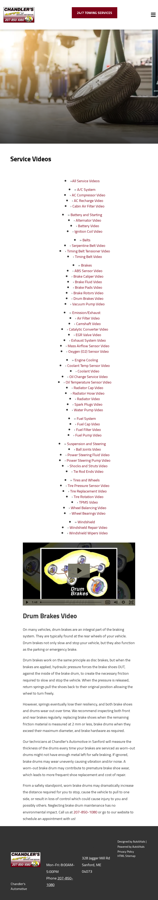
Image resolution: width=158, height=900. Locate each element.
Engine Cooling (86, 360)
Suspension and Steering (86, 443)
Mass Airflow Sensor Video (88, 345)
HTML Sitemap (126, 856)
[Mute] (116, 602)
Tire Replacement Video (88, 491)
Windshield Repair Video (88, 527)
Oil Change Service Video (88, 376)
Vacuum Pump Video (88, 304)
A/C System (86, 189)
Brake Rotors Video (88, 293)
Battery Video (88, 225)
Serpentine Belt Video (88, 245)
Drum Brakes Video (88, 298)
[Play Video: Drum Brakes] (79, 571)
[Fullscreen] (131, 602)
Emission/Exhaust (86, 312)
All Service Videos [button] (86, 180)
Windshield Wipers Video (88, 533)
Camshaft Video (88, 323)
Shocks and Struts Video (89, 466)
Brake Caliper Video (88, 276)
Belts (86, 240)
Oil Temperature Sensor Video (89, 382)
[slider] (71, 602)
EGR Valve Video (88, 334)
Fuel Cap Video (88, 424)
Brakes (86, 265)
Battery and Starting (86, 214)
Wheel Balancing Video (88, 507)
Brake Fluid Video (88, 281)
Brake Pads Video (88, 287)
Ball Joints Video (88, 449)
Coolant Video (88, 371)
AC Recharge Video (88, 200)
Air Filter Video (88, 318)
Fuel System (86, 418)
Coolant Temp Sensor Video (88, 365)
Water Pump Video (88, 409)
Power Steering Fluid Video (88, 454)
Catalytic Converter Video (88, 329)
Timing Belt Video (88, 256)
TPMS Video (88, 502)
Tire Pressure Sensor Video (88, 485)
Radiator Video (88, 398)
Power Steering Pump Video (88, 460)
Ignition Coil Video (88, 231)
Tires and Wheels (86, 480)
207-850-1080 (85, 812)
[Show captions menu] (108, 602)
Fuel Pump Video (88, 435)
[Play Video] (27, 602)
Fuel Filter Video (88, 429)
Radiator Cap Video (88, 387)
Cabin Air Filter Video (88, 206)
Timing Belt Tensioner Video (88, 251)
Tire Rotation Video (88, 496)
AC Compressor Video (88, 195)
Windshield (86, 522)
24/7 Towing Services (94, 13)
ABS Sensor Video (88, 270)
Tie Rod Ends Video (88, 471)
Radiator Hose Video (89, 393)
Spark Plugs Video (88, 404)
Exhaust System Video (88, 340)
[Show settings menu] (123, 602)
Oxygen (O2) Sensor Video (88, 351)
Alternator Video (88, 220)
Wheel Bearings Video (89, 513)
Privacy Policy (125, 852)
